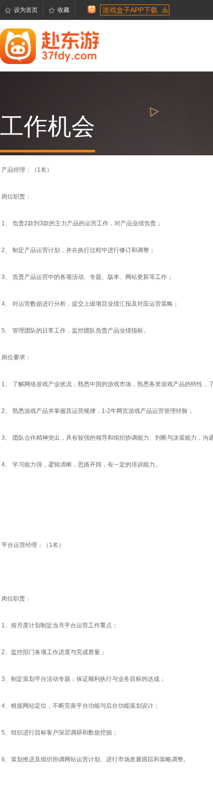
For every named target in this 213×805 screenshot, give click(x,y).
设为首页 (26, 9)
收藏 (63, 9)
